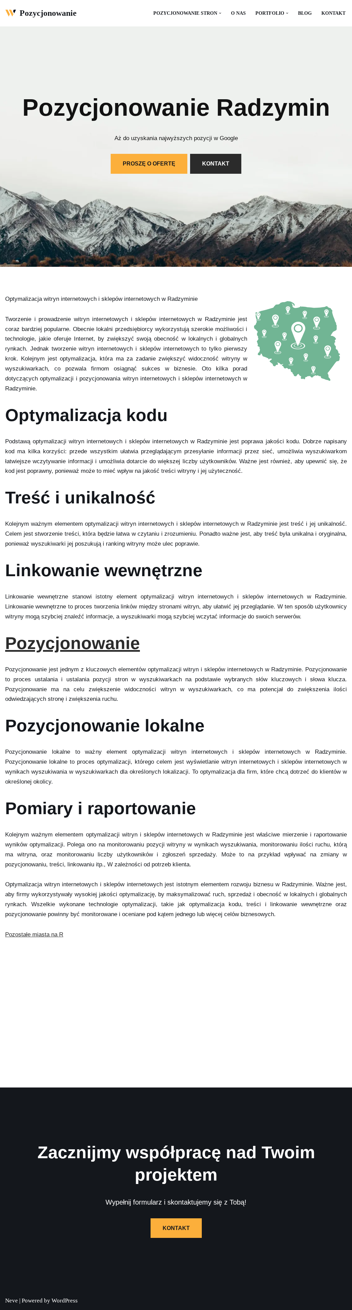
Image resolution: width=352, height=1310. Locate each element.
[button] (220, 13)
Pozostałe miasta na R (34, 934)
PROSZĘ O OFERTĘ (149, 164)
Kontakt (333, 13)
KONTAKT (215, 164)
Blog (305, 13)
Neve (11, 1300)
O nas (238, 13)
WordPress (65, 1300)
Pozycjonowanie (72, 643)
